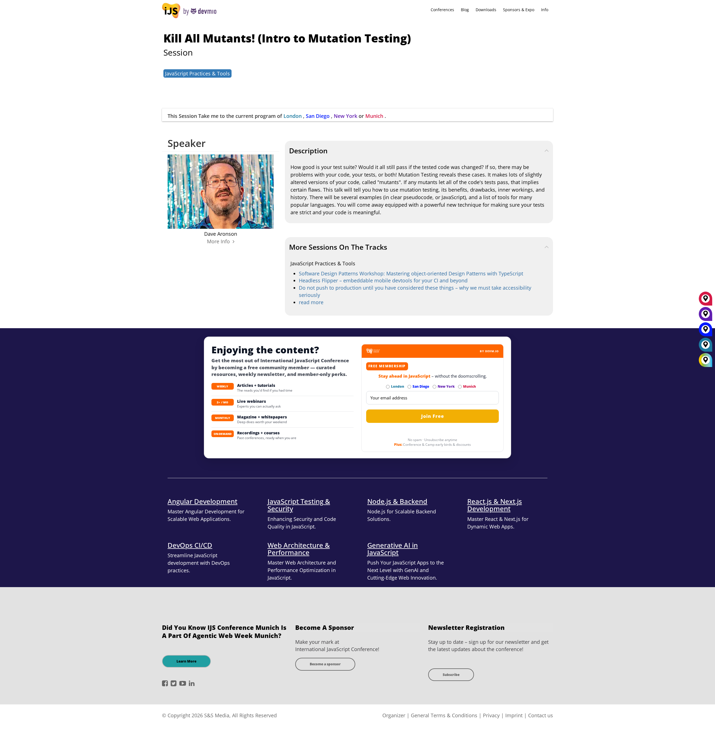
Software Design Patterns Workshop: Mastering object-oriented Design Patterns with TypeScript (411, 273)
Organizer (393, 715)
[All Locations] (705, 360)
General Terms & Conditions (444, 715)
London (292, 116)
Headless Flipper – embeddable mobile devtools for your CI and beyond (383, 280)
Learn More (186, 661)
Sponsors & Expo (518, 9)
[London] (705, 346)
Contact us (540, 715)
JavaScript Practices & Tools (197, 73)
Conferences (442, 9)
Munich (374, 116)
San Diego (318, 116)
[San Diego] (705, 331)
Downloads (486, 9)
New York (345, 116)
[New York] (705, 316)
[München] (705, 300)
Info (544, 9)
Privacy (491, 715)
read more (311, 302)
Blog (465, 9)
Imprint (514, 715)
